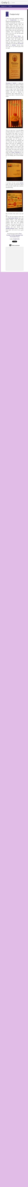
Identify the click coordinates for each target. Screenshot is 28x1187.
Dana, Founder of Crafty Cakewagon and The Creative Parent (14, 235)
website (21, 183)
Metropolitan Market (13, 218)
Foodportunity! (14, 14)
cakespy (14, 45)
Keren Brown (17, 36)
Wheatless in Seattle (11, 83)
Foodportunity (13, 20)
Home (10, 6)
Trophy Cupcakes (15, 152)
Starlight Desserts (10, 228)
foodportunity (16, 239)
